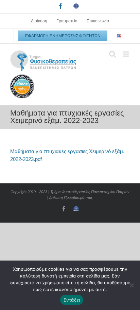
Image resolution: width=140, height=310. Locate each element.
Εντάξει (72, 300)
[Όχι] (131, 285)
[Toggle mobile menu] (126, 54)
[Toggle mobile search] (112, 54)
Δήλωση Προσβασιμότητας (71, 197)
